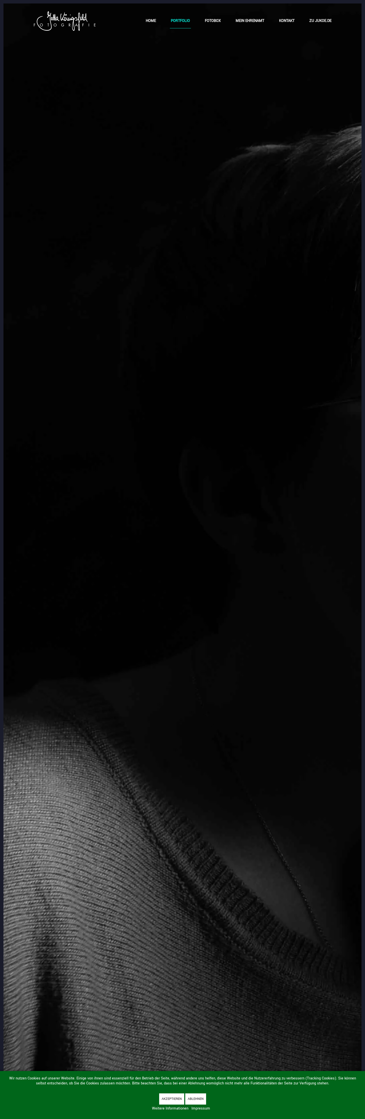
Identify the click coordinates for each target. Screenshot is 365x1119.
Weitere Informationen (170, 1108)
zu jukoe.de (320, 20)
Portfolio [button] (180, 20)
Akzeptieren (172, 1099)
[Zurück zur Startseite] (65, 20)
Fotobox (213, 20)
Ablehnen (196, 1099)
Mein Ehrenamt (250, 20)
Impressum (200, 1108)
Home (151, 20)
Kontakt (286, 20)
